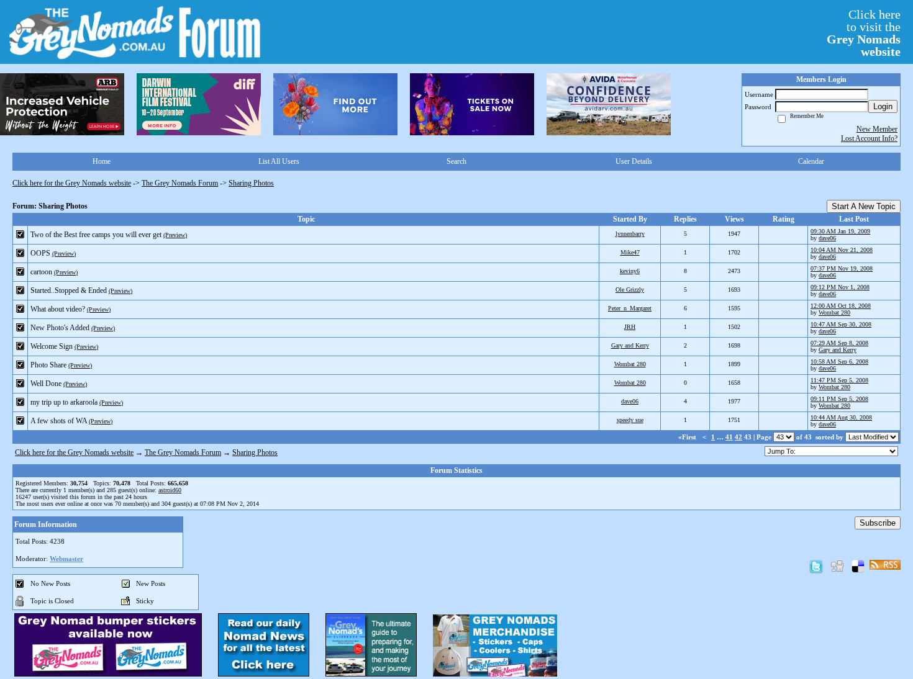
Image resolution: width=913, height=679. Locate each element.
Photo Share (48, 365)
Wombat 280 (834, 312)
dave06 (827, 238)
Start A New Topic (864, 206)
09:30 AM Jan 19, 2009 (840, 231)
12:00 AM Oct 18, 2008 (841, 305)
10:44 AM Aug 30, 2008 (841, 417)
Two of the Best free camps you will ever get (95, 234)
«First (688, 437)
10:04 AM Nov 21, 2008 (842, 249)
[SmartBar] (62, 104)
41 (729, 437)
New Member (876, 129)
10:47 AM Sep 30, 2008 (841, 324)
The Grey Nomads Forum (180, 183)
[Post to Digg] (837, 566)
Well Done (45, 383)
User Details (633, 161)
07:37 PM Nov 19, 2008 (842, 268)
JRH (629, 326)
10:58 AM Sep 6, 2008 (839, 361)
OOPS (40, 253)
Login (883, 106)
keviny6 (630, 271)
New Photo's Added (59, 327)
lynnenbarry (630, 233)
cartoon (41, 272)
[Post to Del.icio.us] (858, 566)
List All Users (278, 161)
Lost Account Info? (869, 138)
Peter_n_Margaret (630, 308)
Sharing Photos (251, 183)
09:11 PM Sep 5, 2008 (839, 398)
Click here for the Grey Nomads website (71, 183)
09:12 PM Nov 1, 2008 (840, 287)
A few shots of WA (58, 420)
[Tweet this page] (816, 566)
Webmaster (66, 558)
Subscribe (878, 523)
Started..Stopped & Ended (68, 290)
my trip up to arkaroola (64, 402)
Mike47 (630, 252)
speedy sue (630, 419)
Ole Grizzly (629, 289)
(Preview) (175, 235)
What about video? (57, 309)
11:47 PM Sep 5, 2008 (839, 380)
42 (738, 437)
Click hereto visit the (864, 32)
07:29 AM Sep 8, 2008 (839, 343)
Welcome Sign (51, 346)
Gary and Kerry (630, 345)
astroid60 (169, 490)
